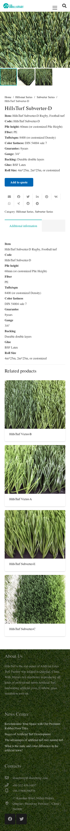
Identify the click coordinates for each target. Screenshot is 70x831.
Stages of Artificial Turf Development (28, 734)
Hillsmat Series (23, 97)
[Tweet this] (28, 197)
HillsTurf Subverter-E (22, 564)
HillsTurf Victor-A (20, 499)
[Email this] (9, 197)
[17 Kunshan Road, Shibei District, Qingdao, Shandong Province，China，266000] (8, 803)
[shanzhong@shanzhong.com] (8, 778)
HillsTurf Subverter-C (22, 629)
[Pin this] (46, 197)
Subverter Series (46, 97)
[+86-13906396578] (8, 790)
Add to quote (19, 182)
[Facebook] (10, 819)
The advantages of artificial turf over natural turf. (34, 740)
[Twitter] (21, 819)
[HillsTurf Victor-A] (35, 469)
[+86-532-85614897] (8, 785)
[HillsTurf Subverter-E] (35, 534)
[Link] (13, 6)
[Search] (64, 6)
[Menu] (55, 8)
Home (8, 97)
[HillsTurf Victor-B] (35, 404)
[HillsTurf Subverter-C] (35, 599)
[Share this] (18, 197)
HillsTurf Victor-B (20, 434)
